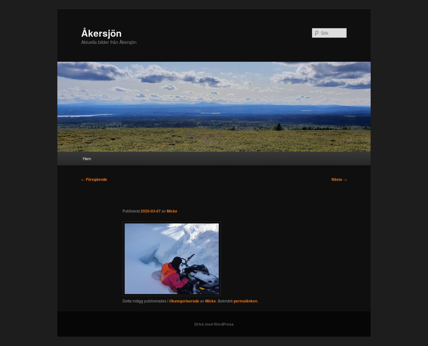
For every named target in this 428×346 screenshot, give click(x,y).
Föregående (94, 179)
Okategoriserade (184, 301)
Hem (87, 158)
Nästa (339, 179)
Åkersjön (101, 32)
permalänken (245, 301)
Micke (172, 211)
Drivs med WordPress (214, 324)
